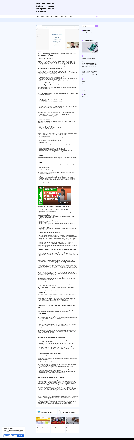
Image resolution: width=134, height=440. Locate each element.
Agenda (52, 16)
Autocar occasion (85, 34)
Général (39, 51)
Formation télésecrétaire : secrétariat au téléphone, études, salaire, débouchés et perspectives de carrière (88, 60)
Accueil (37, 16)
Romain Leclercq (42, 58)
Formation (42, 16)
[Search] (96, 26)
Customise (7, 435)
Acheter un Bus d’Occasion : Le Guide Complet (89, 74)
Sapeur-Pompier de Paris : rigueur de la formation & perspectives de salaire (58, 428)
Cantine (62, 16)
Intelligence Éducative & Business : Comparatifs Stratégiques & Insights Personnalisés (45, 7)
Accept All (20, 435)
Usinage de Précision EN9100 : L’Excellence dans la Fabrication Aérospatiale (71, 428)
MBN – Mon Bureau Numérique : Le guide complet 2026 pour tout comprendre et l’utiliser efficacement (89, 68)
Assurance (57, 16)
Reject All (13, 435)
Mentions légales (85, 96)
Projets (70, 16)
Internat (66, 16)
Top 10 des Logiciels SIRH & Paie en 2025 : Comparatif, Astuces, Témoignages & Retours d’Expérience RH (43, 428)
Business (47, 16)
